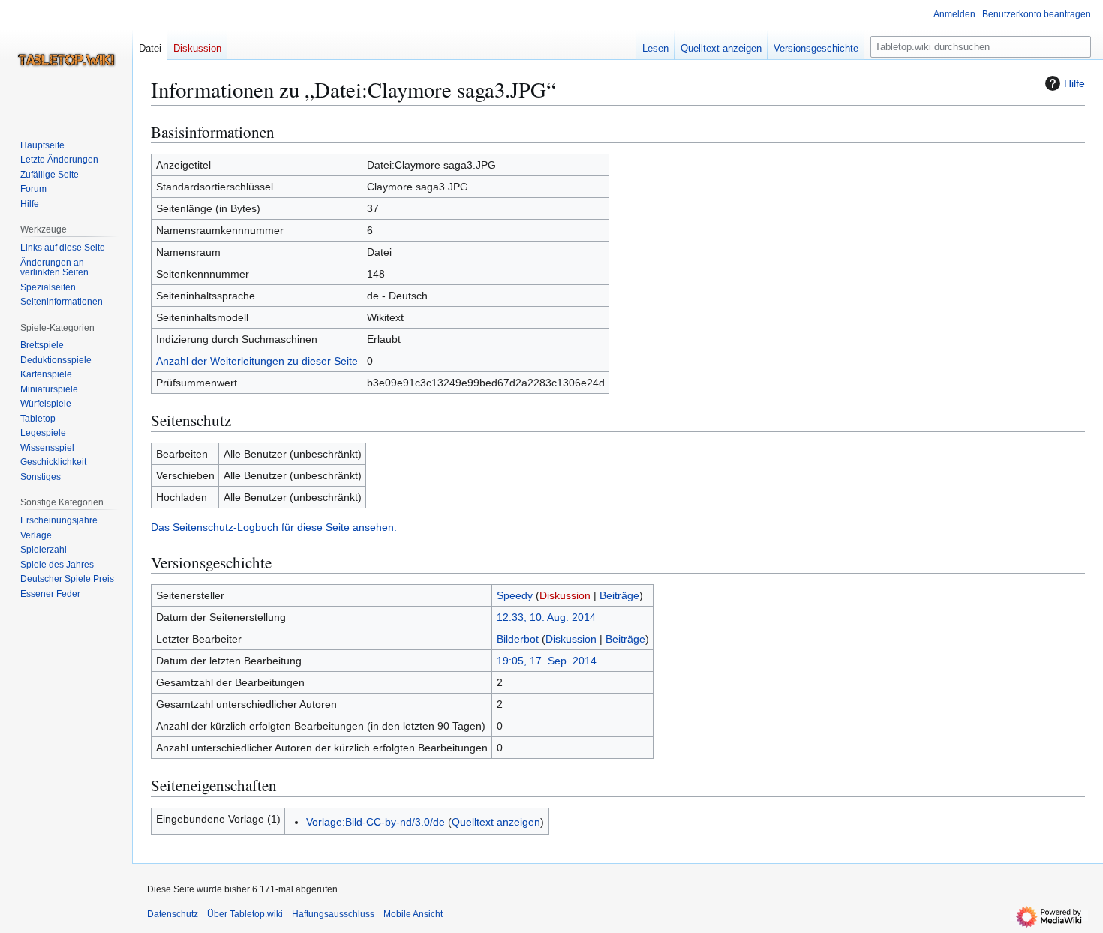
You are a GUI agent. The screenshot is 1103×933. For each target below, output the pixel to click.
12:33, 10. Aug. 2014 (546, 617)
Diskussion (565, 596)
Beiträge (619, 596)
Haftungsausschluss (333, 914)
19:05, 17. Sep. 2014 (547, 661)
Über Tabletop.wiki (245, 914)
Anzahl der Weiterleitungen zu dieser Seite (257, 361)
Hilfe (1074, 83)
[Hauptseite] (66, 60)
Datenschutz (172, 914)
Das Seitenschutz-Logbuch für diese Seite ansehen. (274, 527)
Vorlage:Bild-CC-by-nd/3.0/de (375, 822)
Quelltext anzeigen (496, 822)
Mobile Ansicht (413, 914)
